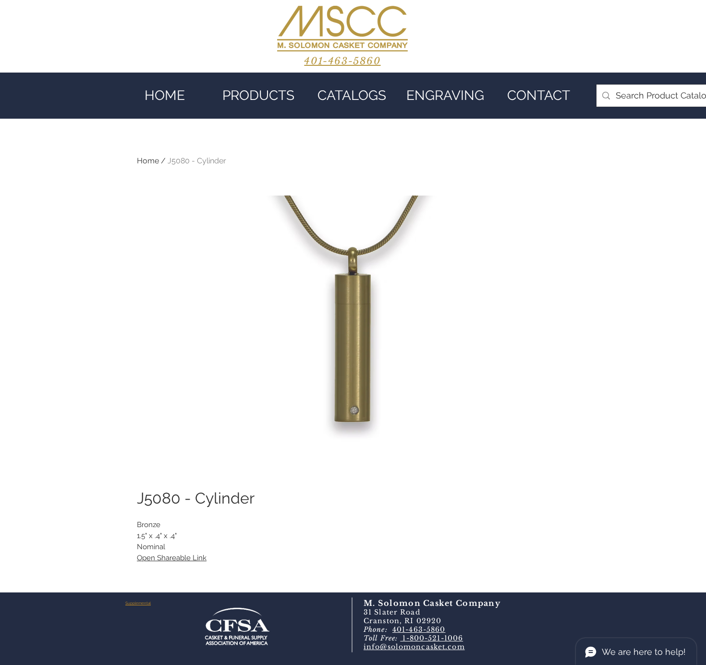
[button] (258, 96)
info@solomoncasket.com (414, 646)
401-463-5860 (418, 629)
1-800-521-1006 (431, 638)
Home (148, 160)
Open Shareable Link (172, 558)
